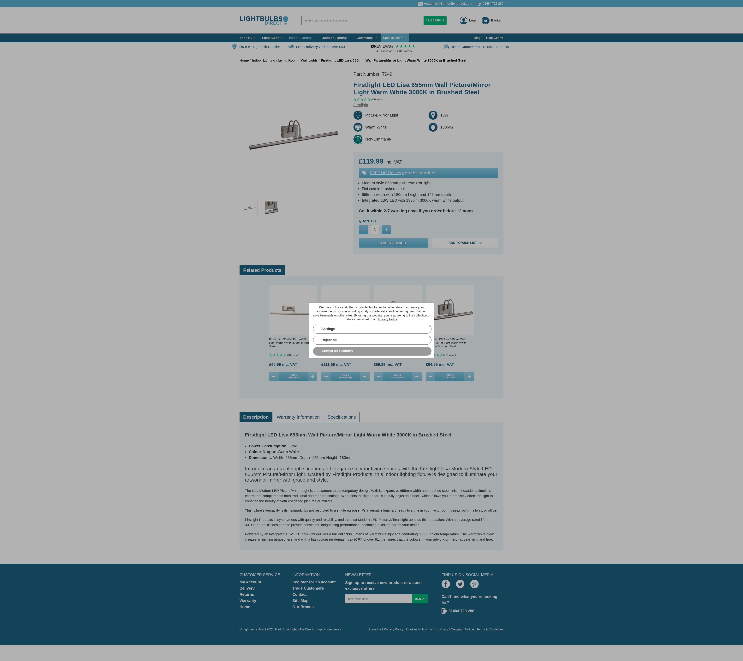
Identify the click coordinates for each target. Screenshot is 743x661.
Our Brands (303, 607)
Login (473, 20)
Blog (477, 37)
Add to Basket (293, 376)
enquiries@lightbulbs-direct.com (448, 3)
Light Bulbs (270, 37)
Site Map (300, 600)
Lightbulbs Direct (301, 629)
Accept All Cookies (337, 351)
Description (256, 417)
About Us (374, 629)
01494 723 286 (493, 3)
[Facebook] (446, 584)
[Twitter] (460, 584)
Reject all (329, 340)
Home (245, 607)
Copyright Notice (462, 629)
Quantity (368, 221)
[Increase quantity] (312, 376)
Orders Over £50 (320, 47)
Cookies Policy (416, 629)
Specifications (342, 417)
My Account (250, 582)
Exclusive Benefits (480, 47)
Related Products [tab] (262, 270)
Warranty (248, 600)
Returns (247, 594)
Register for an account (314, 582)
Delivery (247, 588)
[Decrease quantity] (274, 376)
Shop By (246, 37)
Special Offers (393, 37)
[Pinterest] (474, 584)
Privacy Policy (393, 629)
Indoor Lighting (300, 37)
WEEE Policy (439, 629)
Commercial (365, 37)
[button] (428, 99)
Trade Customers (308, 588)
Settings (328, 329)
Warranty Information (298, 417)
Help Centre (494, 37)
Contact (299, 594)
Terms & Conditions (490, 629)
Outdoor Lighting (334, 37)
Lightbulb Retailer (259, 47)
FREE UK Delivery (387, 173)
